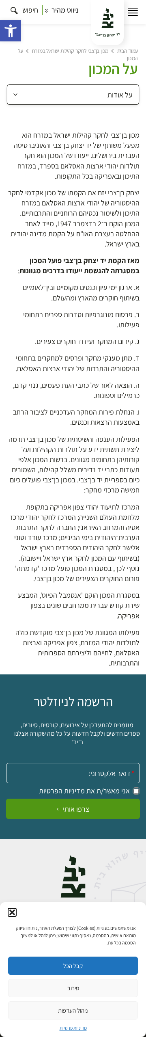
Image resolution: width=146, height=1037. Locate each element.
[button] (10, 30)
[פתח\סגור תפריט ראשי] (133, 12)
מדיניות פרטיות (73, 1028)
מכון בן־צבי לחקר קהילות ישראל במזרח (70, 50)
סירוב (73, 988)
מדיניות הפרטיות (62, 791)
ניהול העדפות (73, 1010)
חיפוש (29, 10)
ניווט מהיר (64, 10)
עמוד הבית (127, 50)
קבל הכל (73, 966)
